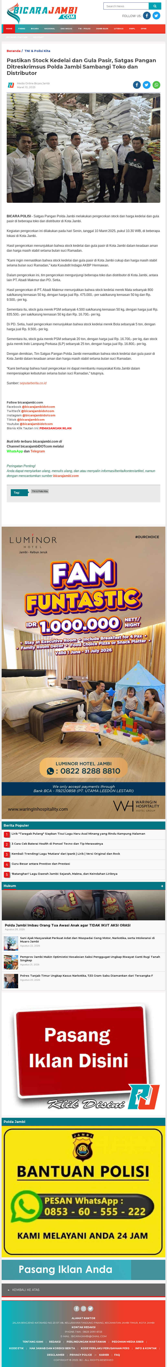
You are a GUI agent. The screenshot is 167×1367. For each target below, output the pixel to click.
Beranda (14, 51)
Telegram (38, 451)
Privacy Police (81, 1354)
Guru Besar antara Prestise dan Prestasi (41, 863)
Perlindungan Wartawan (86, 1341)
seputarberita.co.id (33, 383)
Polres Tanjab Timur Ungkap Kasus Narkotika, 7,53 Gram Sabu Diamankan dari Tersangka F (86, 975)
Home (9, 28)
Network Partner (16, 37)
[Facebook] (76, 1309)
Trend (21, 28)
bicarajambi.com (66, 476)
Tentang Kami (32, 1341)
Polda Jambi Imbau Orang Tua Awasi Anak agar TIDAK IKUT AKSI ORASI (68, 925)
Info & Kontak (146, 1348)
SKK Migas (66, 28)
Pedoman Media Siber (128, 1341)
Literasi (118, 28)
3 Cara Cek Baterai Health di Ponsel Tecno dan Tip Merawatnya (57, 843)
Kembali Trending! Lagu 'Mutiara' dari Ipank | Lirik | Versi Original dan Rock (66, 853)
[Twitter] (90, 1309)
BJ (80, 1359)
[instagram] (83, 1309)
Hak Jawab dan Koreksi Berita (52, 1348)
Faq (117, 1354)
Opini (143, 28)
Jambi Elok (102, 28)
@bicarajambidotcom (38, 407)
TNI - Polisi (84, 28)
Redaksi (55, 1341)
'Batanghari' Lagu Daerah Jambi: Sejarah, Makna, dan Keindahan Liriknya (65, 873)
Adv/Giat (38, 37)
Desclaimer (55, 1354)
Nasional (49, 28)
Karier (104, 1354)
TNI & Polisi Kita (37, 51)
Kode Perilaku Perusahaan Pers (105, 1348)
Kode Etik (16, 1348)
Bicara (35, 28)
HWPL (132, 28)
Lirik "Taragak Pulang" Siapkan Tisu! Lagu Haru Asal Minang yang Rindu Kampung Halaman (78, 833)
